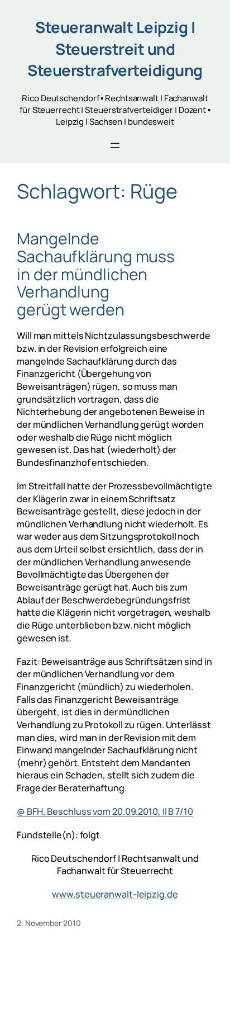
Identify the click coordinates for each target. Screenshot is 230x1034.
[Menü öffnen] (115, 145)
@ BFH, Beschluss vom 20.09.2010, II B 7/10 (105, 811)
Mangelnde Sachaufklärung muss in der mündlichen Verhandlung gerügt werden (96, 274)
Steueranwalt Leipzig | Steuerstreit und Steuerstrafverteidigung (115, 49)
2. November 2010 (48, 923)
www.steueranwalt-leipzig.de (115, 894)
